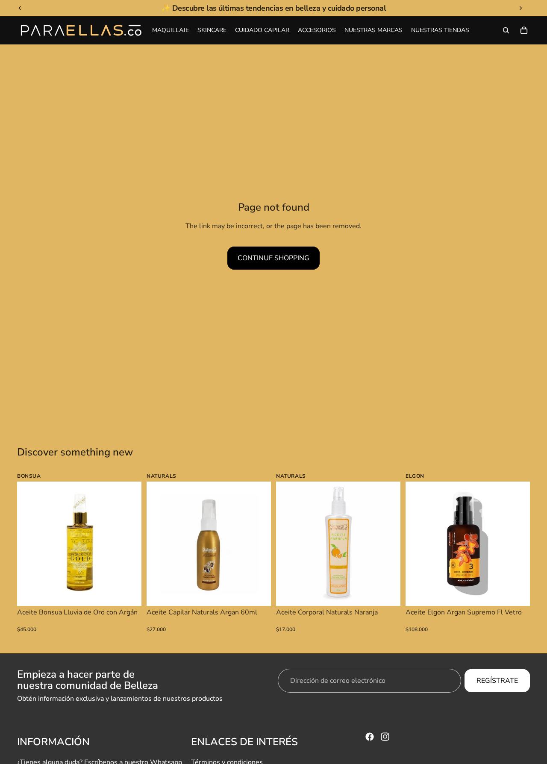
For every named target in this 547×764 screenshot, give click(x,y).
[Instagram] (385, 737)
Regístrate (497, 680)
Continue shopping (273, 258)
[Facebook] (370, 737)
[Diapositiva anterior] (30, 544)
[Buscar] (506, 30)
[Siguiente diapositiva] (128, 544)
